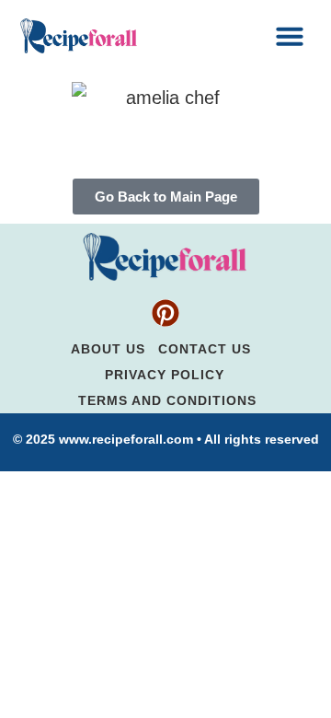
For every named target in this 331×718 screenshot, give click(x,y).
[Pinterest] (165, 313)
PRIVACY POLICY (164, 374)
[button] (290, 36)
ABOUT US (108, 349)
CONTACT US (204, 349)
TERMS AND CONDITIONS (167, 400)
